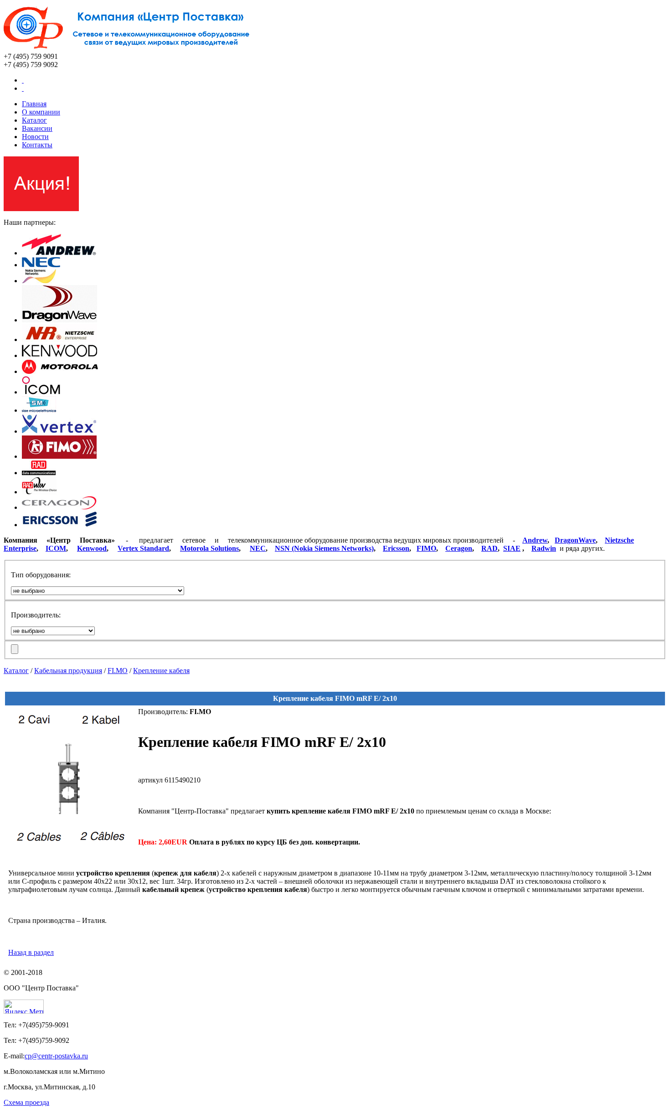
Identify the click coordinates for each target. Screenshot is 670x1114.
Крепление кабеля (161, 670)
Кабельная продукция (68, 670)
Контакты (37, 145)
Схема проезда (26, 1102)
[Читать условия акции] (41, 208)
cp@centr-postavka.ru (56, 1056)
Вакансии (37, 128)
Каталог (34, 120)
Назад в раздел (31, 952)
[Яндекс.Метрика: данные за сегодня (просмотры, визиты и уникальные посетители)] (24, 1007)
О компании (41, 112)
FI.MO (118, 670)
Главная (34, 104)
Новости (35, 136)
